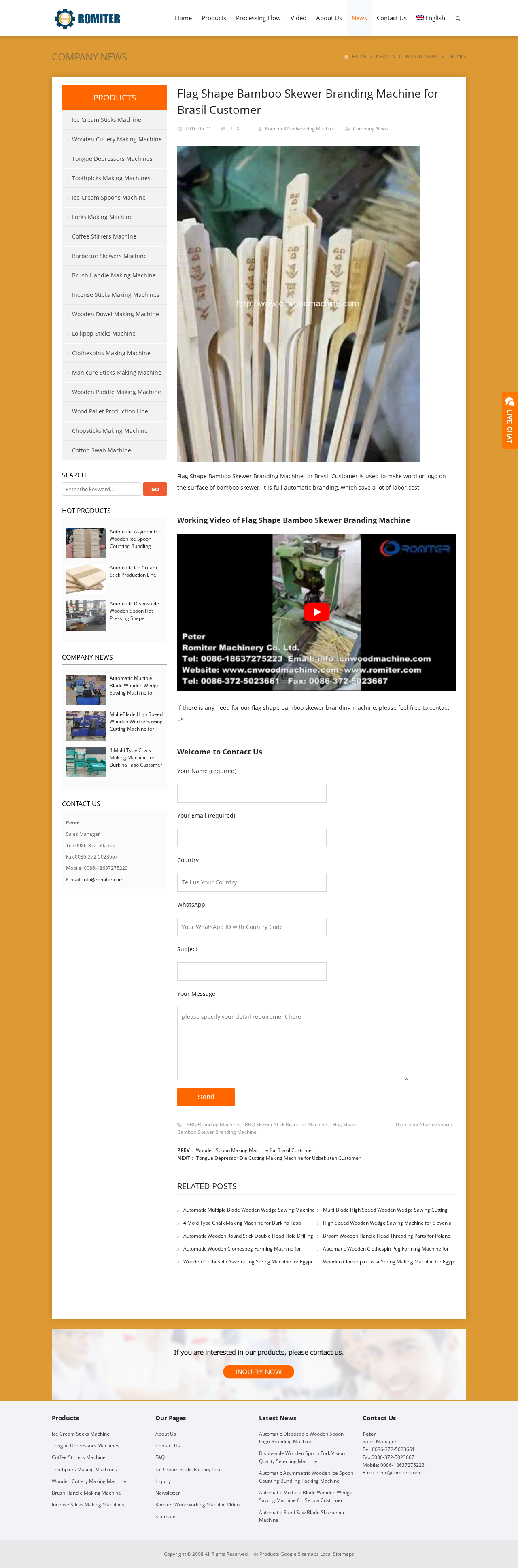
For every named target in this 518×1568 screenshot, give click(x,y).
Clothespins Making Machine (111, 353)
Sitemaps (165, 1516)
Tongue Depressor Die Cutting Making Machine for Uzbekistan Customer (278, 1158)
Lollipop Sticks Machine (104, 333)
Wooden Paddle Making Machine (116, 392)
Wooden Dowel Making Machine (115, 314)
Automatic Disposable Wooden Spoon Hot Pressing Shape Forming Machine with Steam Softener (134, 618)
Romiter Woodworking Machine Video (197, 1504)
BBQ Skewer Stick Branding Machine (286, 1124)
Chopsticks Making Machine (110, 431)
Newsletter (167, 1492)
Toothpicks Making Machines (111, 178)
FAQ (160, 1457)
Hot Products (86, 510)
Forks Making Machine (102, 217)
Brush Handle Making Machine (114, 275)
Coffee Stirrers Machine (104, 236)
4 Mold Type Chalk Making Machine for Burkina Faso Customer (136, 757)
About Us (329, 18)
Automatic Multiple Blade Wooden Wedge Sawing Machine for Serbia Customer (134, 689)
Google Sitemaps (299, 1554)
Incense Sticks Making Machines (115, 294)
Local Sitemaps (337, 1554)
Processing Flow (258, 18)
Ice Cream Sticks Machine (106, 120)
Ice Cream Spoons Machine (109, 197)
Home (183, 18)
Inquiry (163, 1481)
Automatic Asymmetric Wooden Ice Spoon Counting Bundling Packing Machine (135, 542)
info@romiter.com (103, 879)
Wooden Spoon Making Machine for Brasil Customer (255, 1150)
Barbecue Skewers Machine (109, 256)
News (359, 18)
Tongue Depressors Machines (112, 158)
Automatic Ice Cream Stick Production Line (133, 571)
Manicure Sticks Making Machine (116, 372)
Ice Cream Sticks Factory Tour (188, 1469)
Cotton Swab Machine (101, 450)
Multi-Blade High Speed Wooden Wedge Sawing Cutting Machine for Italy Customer (136, 725)
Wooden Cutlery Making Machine (117, 139)
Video (298, 18)
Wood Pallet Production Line (110, 411)
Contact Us (392, 18)
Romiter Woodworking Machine (300, 128)
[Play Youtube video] (316, 612)
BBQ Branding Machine (213, 1124)
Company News (89, 56)
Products (214, 18)
